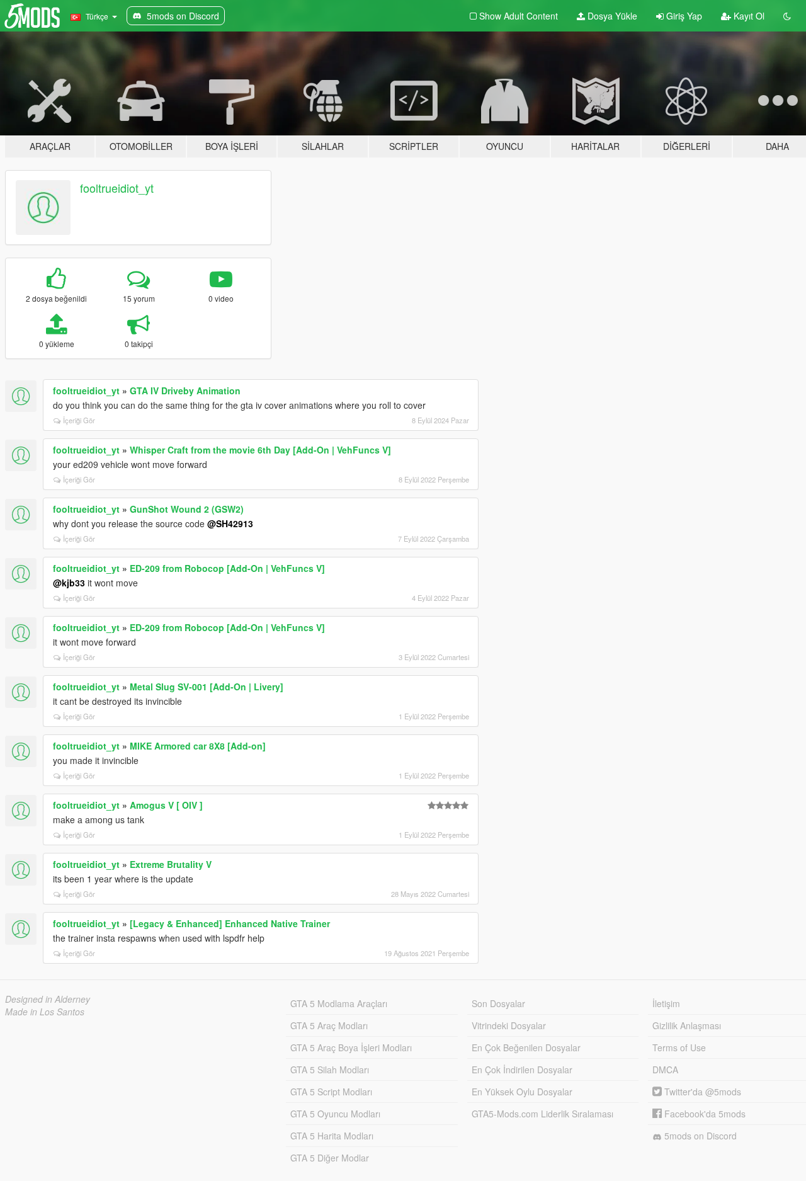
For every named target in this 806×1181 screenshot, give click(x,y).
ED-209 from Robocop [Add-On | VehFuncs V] (227, 568)
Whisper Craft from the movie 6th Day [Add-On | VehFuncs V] (260, 449)
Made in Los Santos (44, 1011)
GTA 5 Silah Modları (329, 1069)
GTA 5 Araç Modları (329, 1025)
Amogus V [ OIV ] (166, 805)
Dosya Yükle (611, 15)
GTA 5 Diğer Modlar (329, 1157)
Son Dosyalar (498, 1003)
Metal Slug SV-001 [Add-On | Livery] (206, 686)
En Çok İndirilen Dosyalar (522, 1069)
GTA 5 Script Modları (331, 1091)
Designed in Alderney (47, 999)
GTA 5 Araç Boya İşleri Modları (351, 1047)
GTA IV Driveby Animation (185, 390)
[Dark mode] (787, 15)
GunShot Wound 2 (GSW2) (187, 509)
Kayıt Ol (747, 15)
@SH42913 (230, 523)
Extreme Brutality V (171, 864)
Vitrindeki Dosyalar (509, 1025)
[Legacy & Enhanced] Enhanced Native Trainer (230, 923)
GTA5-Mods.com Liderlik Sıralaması (542, 1113)
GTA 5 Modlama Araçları (338, 1003)
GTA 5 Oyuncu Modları (335, 1113)
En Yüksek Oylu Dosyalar (522, 1091)
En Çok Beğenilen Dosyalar (526, 1047)
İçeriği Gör (79, 420)
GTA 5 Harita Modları (331, 1135)
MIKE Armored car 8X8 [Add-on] (198, 745)
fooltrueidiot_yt (117, 188)
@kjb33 (69, 582)
